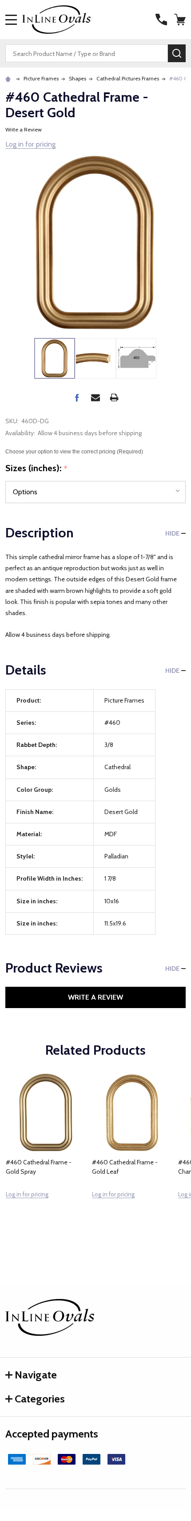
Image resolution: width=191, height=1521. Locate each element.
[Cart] (181, 19)
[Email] (95, 397)
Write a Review (23, 129)
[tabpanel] (46, 1155)
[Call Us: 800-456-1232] (161, 19)
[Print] (114, 397)
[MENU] (11, 19)
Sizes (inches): (36, 468)
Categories (40, 1398)
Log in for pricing (30, 144)
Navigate (36, 1374)
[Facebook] (77, 397)
